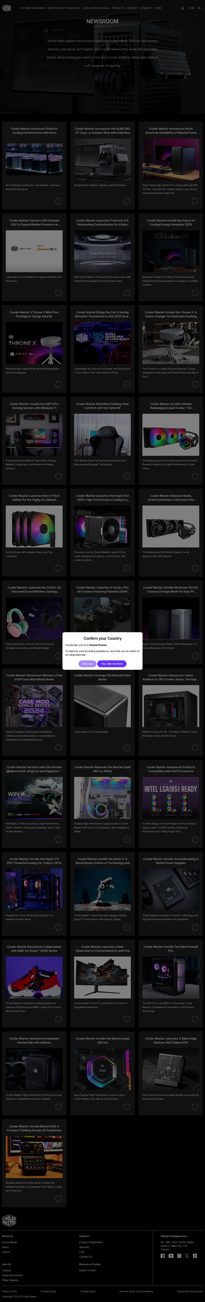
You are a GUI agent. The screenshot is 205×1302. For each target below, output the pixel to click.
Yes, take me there (112, 663)
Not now (87, 663)
